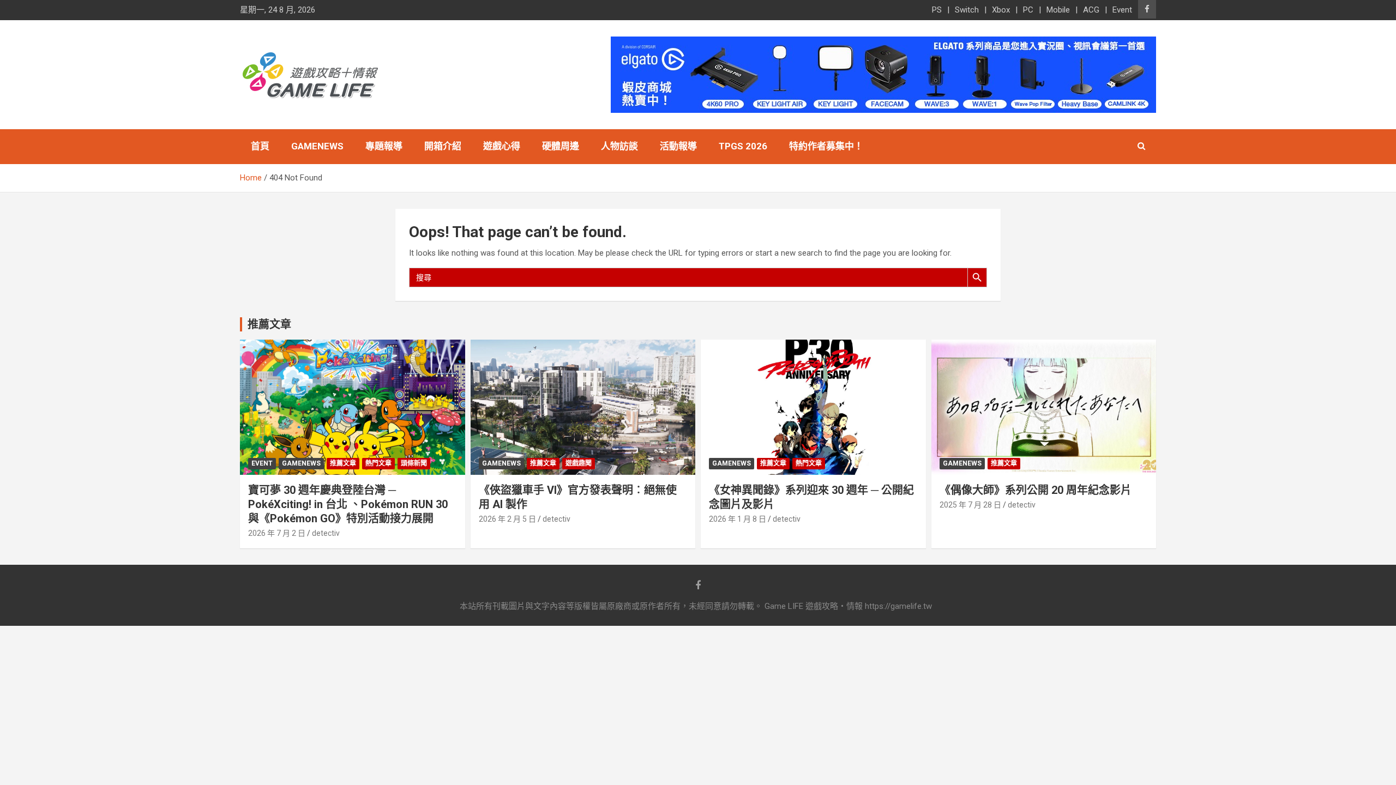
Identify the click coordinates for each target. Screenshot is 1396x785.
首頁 (260, 146)
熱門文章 (378, 463)
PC (1028, 10)
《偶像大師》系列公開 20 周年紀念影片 (1036, 490)
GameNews (317, 146)
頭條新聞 (414, 463)
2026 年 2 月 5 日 (507, 519)
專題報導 (383, 146)
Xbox (1001, 10)
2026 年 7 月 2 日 (276, 533)
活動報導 (678, 146)
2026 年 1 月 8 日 (737, 519)
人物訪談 (619, 146)
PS (937, 10)
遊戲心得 (501, 146)
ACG (1091, 10)
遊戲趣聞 (578, 463)
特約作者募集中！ (826, 146)
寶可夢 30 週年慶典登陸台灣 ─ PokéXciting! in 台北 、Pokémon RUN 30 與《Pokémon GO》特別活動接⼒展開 (348, 504)
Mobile (1058, 10)
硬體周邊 (560, 146)
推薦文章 (343, 463)
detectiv (326, 533)
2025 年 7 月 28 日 (970, 504)
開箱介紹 (442, 146)
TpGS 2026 (743, 146)
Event (1122, 10)
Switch (967, 10)
